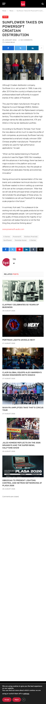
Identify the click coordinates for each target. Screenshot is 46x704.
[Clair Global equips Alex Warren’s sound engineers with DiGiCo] (23, 358)
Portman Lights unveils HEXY (18, 340)
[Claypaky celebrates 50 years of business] (23, 291)
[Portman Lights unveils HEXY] (23, 326)
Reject (17, 700)
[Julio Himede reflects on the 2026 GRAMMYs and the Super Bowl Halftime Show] (23, 429)
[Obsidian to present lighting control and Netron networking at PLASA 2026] (23, 466)
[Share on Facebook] (8, 48)
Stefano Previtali (31, 237)
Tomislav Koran (21, 240)
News (5, 17)
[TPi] (23, 4)
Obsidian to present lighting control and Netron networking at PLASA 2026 (22, 483)
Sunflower (8, 240)
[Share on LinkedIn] (33, 48)
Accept (7, 700)
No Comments (26, 40)
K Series (7, 237)
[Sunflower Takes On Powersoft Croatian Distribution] (23, 66)
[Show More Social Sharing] (41, 48)
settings (26, 694)
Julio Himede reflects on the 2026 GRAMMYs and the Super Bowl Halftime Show (21, 445)
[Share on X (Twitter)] (20, 48)
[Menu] (3, 3)
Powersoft (17, 237)
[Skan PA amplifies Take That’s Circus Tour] (23, 393)
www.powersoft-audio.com (13, 229)
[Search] (42, 3)
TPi (14, 259)
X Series (32, 240)
